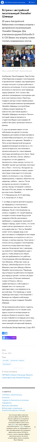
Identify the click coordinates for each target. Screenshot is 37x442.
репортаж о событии (17, 360)
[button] (4, 55)
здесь (13, 424)
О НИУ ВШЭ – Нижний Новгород (12, 395)
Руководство (6, 397)
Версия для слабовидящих (10, 405)
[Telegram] (6, 333)
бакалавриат (7, 364)
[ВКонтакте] (3, 333)
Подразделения (7, 403)
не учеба (5, 360)
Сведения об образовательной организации (15, 400)
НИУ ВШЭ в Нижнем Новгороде (15, 2)
